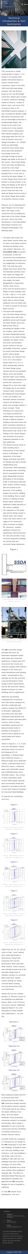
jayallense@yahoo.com (14, 1227)
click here (5, 799)
